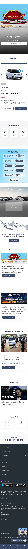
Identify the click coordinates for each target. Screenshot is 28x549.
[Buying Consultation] (10, 545)
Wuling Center (4, 505)
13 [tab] (26, 407)
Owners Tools (5, 462)
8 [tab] (16, 407)
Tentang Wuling (6, 459)
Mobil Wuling (5, 447)
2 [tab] (15, 141)
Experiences (5, 455)
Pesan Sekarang (20, 108)
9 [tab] (18, 407)
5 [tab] (18, 213)
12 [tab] (24, 407)
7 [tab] (14, 407)
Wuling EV (4, 466)
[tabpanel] (14, 29)
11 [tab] (22, 407)
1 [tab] (13, 141)
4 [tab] (16, 213)
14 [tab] (14, 408)
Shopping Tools (6, 451)
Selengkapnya (7, 108)
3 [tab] (14, 213)
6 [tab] (12, 407)
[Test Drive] (17, 545)
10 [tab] (20, 407)
